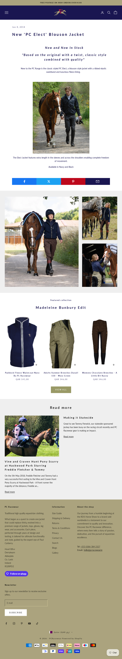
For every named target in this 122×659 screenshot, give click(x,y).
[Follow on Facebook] (6, 623)
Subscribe (15, 612)
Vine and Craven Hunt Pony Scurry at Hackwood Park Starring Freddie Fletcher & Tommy (32, 465)
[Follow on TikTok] (37, 623)
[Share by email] (98, 181)
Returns (55, 523)
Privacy (55, 533)
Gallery (55, 552)
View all (61, 389)
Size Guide (57, 513)
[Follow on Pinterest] (21, 623)
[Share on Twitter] (49, 181)
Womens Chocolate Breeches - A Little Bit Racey (99, 374)
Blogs (54, 548)
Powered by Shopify (72, 638)
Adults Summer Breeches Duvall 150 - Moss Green (61, 374)
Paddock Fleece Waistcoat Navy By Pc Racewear (22, 374)
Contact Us (57, 538)
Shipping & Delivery (61, 518)
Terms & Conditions (61, 528)
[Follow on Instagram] (13, 623)
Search (55, 543)
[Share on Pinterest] (73, 181)
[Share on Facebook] (24, 181)
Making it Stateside (79, 417)
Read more (10, 492)
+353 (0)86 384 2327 (90, 546)
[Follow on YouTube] (29, 623)
